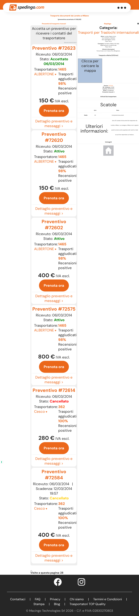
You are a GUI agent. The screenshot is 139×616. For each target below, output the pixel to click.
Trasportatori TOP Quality (88, 604)
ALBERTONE (44, 74)
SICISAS (111, 85)
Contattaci (17, 599)
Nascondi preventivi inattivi (70, 42)
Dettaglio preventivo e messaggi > (53, 123)
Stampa (38, 604)
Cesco (39, 411)
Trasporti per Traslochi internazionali (108, 32)
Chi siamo (77, 599)
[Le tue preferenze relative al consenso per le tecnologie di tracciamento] (1, 462)
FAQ (37, 599)
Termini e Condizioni (107, 599)
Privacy (55, 599)
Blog (57, 604)
